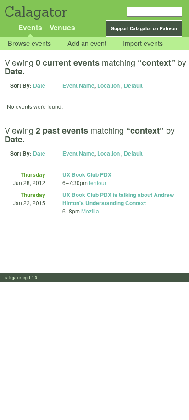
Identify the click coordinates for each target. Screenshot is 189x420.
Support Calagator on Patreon (144, 28)
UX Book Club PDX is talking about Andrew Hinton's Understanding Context (118, 198)
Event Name (78, 85)
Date (39, 85)
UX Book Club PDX (86, 174)
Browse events (29, 43)
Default (133, 85)
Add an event (86, 43)
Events (30, 27)
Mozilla (90, 211)
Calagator (36, 12)
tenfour (97, 182)
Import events (143, 43)
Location (108, 85)
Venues (62, 27)
